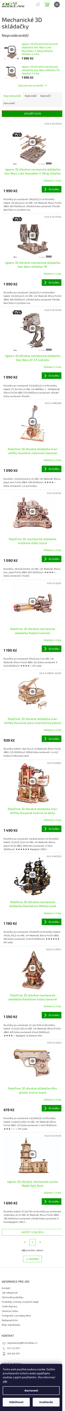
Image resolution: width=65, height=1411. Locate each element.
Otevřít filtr (32, 113)
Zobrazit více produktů (31, 85)
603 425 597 (13, 1354)
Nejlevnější (31, 96)
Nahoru (34, 1258)
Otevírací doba (10, 1311)
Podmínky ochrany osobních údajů (20, 1302)
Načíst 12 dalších (33, 1232)
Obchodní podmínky (12, 1297)
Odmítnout (16, 1402)
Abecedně (9, 103)
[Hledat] (38, 4)
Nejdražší (45, 96)
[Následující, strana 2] (32, 1242)
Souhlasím (46, 1402)
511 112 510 (13, 1348)
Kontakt (6, 1288)
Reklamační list (10, 1320)
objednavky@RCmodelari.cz (22, 1343)
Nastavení (31, 1391)
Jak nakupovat (10, 1293)
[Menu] (56, 4)
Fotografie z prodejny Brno (16, 1316)
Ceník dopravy (9, 1306)
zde (5, 1381)
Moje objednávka (11, 1325)
